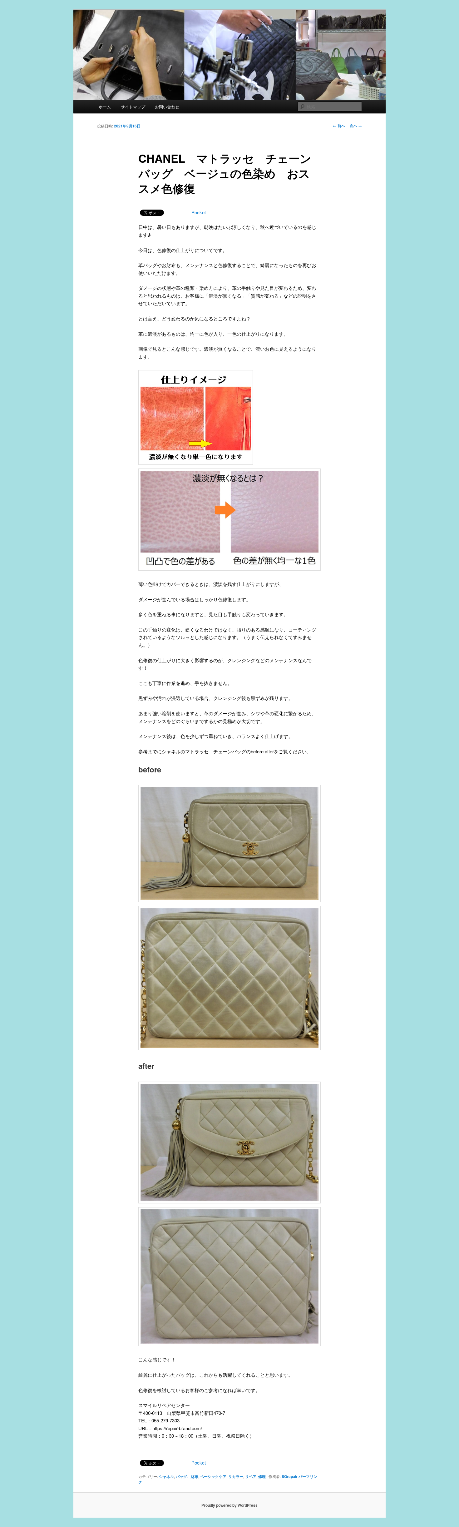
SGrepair (290, 1476)
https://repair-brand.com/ (177, 1428)
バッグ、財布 (187, 1476)
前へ (339, 125)
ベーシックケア (213, 1476)
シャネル (166, 1476)
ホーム (105, 107)
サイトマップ (133, 107)
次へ (356, 125)
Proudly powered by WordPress (229, 1505)
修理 (262, 1476)
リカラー (235, 1476)
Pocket (198, 212)
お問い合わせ (167, 107)
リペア (250, 1476)
